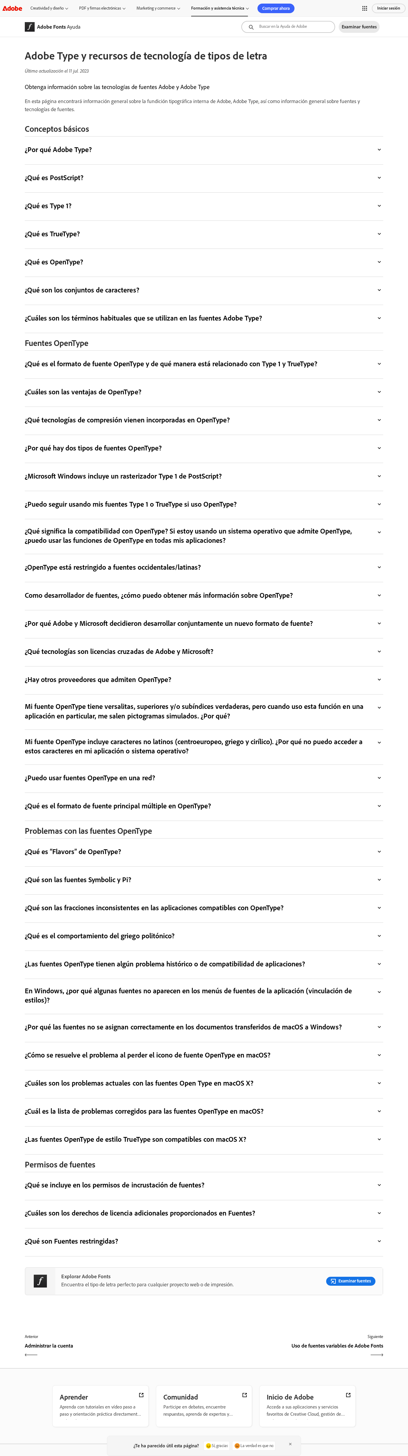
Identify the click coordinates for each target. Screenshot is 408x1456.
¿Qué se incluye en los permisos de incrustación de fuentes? (114, 1185)
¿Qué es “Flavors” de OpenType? (73, 851)
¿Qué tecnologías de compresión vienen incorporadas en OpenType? (127, 420)
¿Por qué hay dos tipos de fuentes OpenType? (93, 448)
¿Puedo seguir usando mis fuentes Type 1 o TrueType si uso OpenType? (131, 504)
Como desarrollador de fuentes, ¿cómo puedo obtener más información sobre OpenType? (159, 595)
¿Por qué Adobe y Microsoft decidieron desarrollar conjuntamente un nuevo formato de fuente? (169, 623)
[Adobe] (12, 8)
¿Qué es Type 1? (48, 205)
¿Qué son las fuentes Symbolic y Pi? (78, 879)
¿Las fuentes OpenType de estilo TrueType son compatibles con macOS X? (135, 1139)
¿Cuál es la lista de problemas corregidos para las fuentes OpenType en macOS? (144, 1111)
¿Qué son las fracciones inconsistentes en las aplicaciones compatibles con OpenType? (154, 907)
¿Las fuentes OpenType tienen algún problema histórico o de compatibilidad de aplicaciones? (165, 964)
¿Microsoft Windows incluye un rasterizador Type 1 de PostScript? (123, 476)
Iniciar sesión (388, 8)
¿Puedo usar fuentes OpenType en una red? (90, 777)
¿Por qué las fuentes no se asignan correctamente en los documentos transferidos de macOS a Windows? (183, 1027)
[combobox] (288, 27)
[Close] (290, 1444)
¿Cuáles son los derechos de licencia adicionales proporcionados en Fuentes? (140, 1213)
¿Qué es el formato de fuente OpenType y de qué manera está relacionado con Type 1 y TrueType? (171, 363)
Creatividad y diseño (47, 8)
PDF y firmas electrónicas (100, 8)
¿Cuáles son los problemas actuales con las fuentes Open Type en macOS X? (139, 1083)
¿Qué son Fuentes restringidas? (71, 1241)
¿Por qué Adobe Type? (58, 149)
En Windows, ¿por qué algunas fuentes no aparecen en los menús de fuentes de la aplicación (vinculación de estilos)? (188, 995)
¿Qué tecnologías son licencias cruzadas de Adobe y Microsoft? (119, 651)
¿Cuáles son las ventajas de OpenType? (83, 391)
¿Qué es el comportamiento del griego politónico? (99, 935)
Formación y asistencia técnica (217, 8)
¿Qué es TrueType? (52, 233)
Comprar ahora (276, 8)
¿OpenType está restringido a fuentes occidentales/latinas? (113, 567)
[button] (364, 8)
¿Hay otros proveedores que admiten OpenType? (98, 679)
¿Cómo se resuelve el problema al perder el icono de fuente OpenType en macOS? (147, 1055)
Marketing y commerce (156, 8)
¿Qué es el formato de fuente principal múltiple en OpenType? (118, 805)
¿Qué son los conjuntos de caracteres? (82, 290)
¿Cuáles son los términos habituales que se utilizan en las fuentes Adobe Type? (143, 318)
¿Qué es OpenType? (54, 262)
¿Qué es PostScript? (54, 177)
